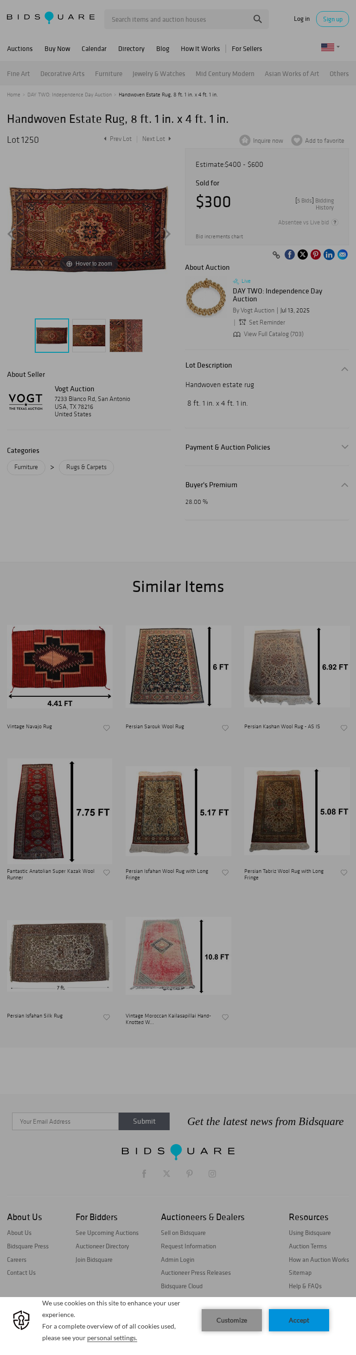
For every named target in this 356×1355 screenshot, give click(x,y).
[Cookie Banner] (178, 1326)
